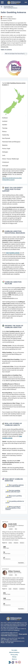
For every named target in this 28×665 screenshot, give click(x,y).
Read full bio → (21, 562)
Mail (16, 529)
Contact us (16, 630)
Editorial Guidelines (14, 652)
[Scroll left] (2, 54)
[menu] (2, 2)
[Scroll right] (25, 54)
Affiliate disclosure (13, 635)
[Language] (26, 2)
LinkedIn (11, 529)
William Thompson (12, 18)
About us (14, 659)
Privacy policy (14, 654)
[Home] (1, 6)
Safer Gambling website (12, 253)
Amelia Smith (9, 16)
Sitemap (14, 656)
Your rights (14, 650)
